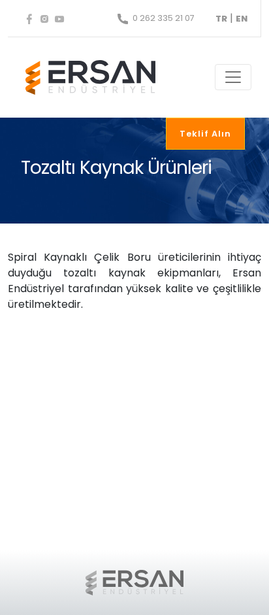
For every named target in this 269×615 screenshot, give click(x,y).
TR (221, 18)
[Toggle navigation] (233, 77)
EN (241, 18)
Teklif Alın (205, 133)
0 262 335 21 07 (163, 18)
